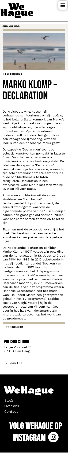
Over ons (11, 406)
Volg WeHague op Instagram (35, 432)
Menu (62, 5)
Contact (11, 411)
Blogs (8, 400)
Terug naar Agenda (11, 26)
